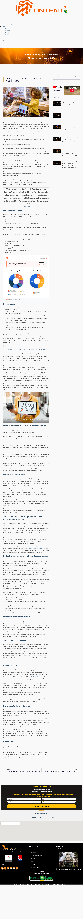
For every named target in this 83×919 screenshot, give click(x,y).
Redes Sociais (8, 32)
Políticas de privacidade (64, 884)
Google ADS (7, 30)
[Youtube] (14, 868)
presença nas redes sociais (35, 548)
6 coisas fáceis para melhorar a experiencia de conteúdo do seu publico (26, 349)
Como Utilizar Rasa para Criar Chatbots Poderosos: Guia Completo (69, 127)
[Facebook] (2, 868)
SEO (6, 36)
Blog (3, 40)
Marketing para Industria (10, 37)
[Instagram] (5, 868)
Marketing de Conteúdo (7, 24)
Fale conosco (27, 206)
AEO (6, 28)
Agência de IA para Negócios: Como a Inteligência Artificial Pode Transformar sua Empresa (70, 104)
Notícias (3, 42)
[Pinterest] (11, 868)
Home (3, 21)
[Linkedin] (8, 868)
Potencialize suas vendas (41, 806)
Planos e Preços (5, 43)
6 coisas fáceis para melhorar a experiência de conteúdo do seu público (19, 345)
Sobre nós (4, 22)
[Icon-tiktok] (17, 868)
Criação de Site (8, 34)
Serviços (4, 26)
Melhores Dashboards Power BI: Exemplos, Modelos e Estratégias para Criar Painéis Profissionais (70, 116)
